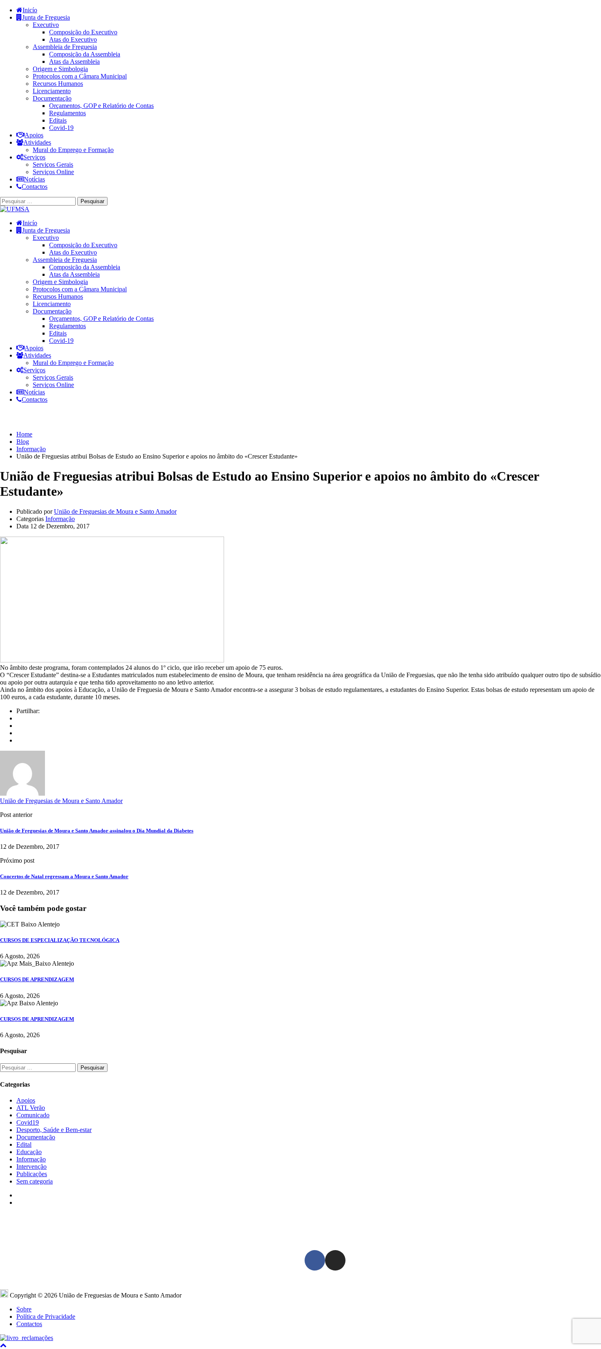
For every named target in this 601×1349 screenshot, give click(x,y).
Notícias (34, 179)
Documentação (52, 98)
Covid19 (27, 1122)
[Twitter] (18, 732)
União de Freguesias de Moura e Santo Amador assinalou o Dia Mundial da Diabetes (96, 831)
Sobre (23, 1309)
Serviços (34, 157)
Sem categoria (34, 1181)
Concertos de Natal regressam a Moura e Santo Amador (64, 876)
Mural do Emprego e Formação (73, 149)
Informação (60, 518)
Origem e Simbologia (60, 68)
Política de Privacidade (45, 1316)
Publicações (31, 1173)
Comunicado (32, 1115)
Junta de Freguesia (46, 17)
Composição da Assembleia (84, 54)
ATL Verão (30, 1107)
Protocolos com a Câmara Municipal (80, 76)
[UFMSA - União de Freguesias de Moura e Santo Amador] (14, 209)
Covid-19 (61, 127)
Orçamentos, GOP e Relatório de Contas (101, 105)
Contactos (34, 186)
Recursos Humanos (58, 83)
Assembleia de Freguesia (65, 46)
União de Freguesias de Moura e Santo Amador (115, 511)
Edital (23, 1144)
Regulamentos (67, 113)
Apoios (34, 135)
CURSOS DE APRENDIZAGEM (37, 979)
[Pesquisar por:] (38, 200)
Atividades (37, 142)
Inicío (29, 10)
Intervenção (31, 1166)
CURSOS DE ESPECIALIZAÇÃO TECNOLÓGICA (59, 940)
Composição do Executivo (83, 32)
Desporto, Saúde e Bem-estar (54, 1129)
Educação (29, 1151)
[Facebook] (18, 718)
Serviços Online (53, 171)
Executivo (46, 24)
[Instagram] (335, 1260)
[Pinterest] (18, 740)
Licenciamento (52, 90)
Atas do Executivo (73, 39)
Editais (58, 120)
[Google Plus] (18, 725)
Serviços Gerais (53, 164)
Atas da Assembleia (74, 61)
